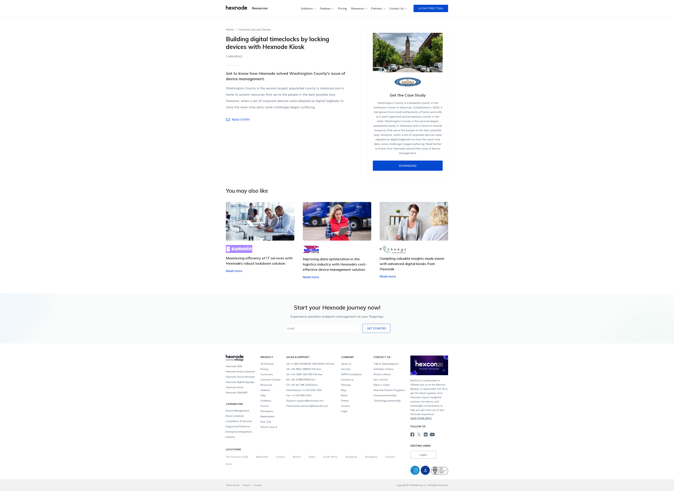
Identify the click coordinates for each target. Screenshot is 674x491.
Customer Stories (270, 379)
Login (423, 454)
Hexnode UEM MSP (237, 392)
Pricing (342, 8)
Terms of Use (233, 485)
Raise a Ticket (382, 384)
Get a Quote (381, 379)
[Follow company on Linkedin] (425, 434)
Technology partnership (387, 400)
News (344, 395)
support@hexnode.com (304, 400)
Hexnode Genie (234, 387)
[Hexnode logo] (241, 356)
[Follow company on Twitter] (418, 434)
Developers (266, 411)
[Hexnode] (236, 8)
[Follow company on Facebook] (412, 434)
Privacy (247, 485)
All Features (267, 363)
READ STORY (241, 119)
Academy (265, 400)
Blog (343, 390)
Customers (266, 374)
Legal (344, 411)
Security (345, 369)
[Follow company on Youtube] (432, 434)
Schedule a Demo (384, 369)
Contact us (347, 379)
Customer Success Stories (254, 29)
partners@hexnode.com (307, 405)
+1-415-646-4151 (298, 395)
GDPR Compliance (351, 374)
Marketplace (267, 416)
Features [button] (326, 8)
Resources (260, 8)
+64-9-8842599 (300, 379)
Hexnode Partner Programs (389, 390)
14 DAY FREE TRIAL (431, 8)
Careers (345, 405)
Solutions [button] (307, 8)
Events (345, 400)
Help (263, 395)
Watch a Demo (382, 374)
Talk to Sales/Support (386, 363)
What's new (267, 427)
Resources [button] (358, 8)
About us (346, 363)
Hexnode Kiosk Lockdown (240, 371)
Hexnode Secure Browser (240, 376)
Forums (264, 405)
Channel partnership (385, 395)
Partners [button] (377, 8)
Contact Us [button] (396, 8)
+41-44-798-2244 (302, 384)
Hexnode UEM (234, 366)
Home (230, 29)
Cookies (257, 485)
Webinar (265, 390)
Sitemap (346, 384)
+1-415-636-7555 (304, 390)
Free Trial (265, 421)
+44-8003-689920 (303, 369)
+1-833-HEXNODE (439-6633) (310, 363)
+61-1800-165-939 (304, 374)
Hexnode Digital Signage (240, 382)
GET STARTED (376, 328)
